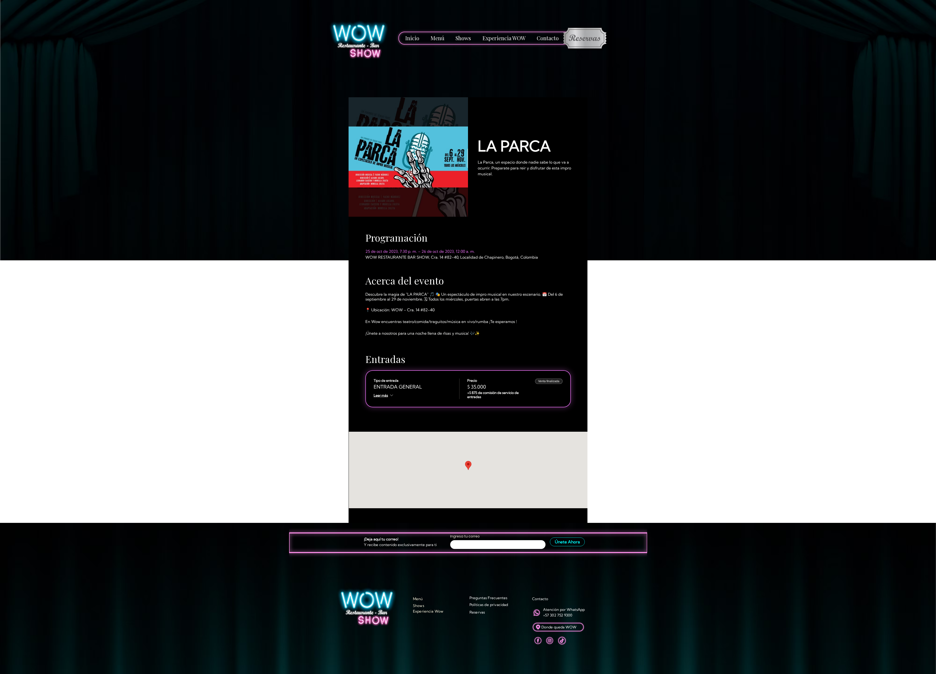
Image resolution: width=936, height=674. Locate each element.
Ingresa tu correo (465, 536)
